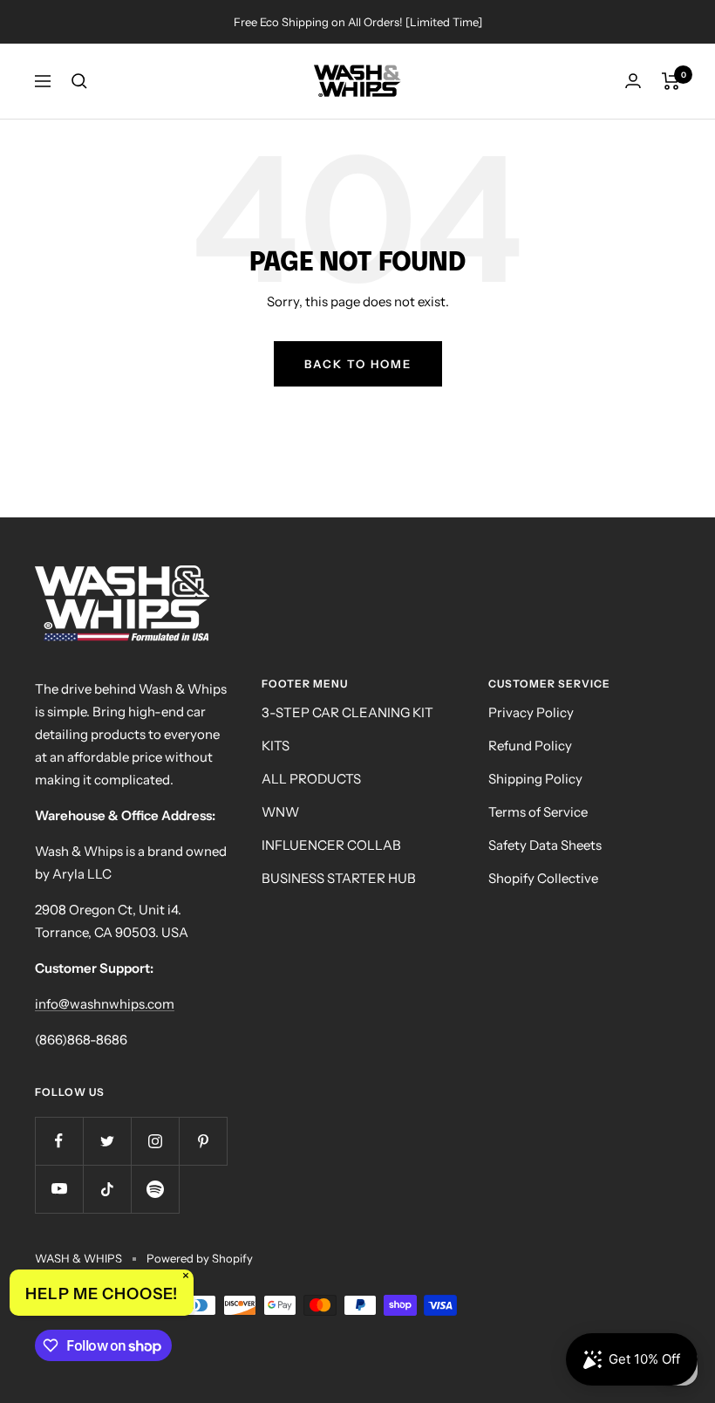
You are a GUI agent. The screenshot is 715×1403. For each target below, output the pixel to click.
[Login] (633, 80)
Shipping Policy (535, 778)
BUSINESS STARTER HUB (339, 878)
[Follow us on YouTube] (59, 1189)
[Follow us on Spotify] (155, 1189)
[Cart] (671, 81)
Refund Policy (530, 745)
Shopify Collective (543, 878)
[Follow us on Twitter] (107, 1141)
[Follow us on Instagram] (155, 1141)
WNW (280, 812)
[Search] (79, 81)
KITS (275, 745)
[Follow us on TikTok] (107, 1189)
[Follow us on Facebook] (59, 1141)
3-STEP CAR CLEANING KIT (347, 712)
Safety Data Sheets (545, 845)
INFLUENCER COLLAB (331, 845)
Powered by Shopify (199, 1258)
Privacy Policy (531, 712)
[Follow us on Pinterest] (203, 1141)
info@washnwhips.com (104, 1004)
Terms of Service (538, 812)
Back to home (358, 364)
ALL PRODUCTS (311, 778)
